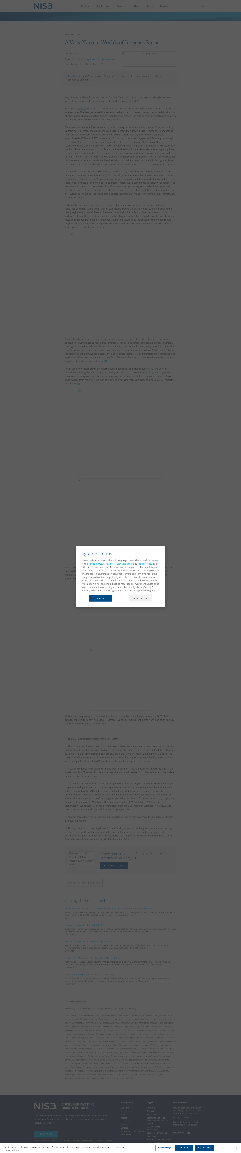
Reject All (184, 1147)
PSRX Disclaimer (124, 563)
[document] (120, 576)
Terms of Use (95, 563)
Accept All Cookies (204, 1147)
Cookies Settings (164, 1147)
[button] (161, 549)
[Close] (236, 1148)
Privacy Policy (145, 563)
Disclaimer (109, 563)
